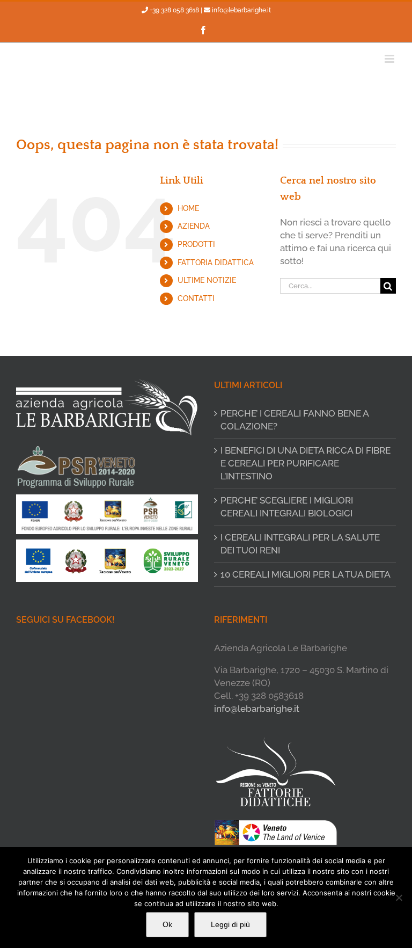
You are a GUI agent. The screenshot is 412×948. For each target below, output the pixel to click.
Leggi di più (230, 924)
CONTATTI (196, 298)
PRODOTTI (196, 244)
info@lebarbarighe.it (241, 10)
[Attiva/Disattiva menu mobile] (390, 58)
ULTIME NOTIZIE (207, 280)
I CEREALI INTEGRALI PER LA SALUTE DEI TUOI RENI (300, 544)
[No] (398, 897)
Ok (167, 924)
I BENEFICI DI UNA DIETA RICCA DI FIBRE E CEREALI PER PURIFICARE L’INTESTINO (305, 463)
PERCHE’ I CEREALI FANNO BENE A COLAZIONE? (294, 420)
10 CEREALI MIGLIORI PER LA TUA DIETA (305, 574)
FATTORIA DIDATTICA (216, 262)
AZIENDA (194, 226)
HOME (188, 208)
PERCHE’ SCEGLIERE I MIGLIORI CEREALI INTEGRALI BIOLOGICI (286, 507)
